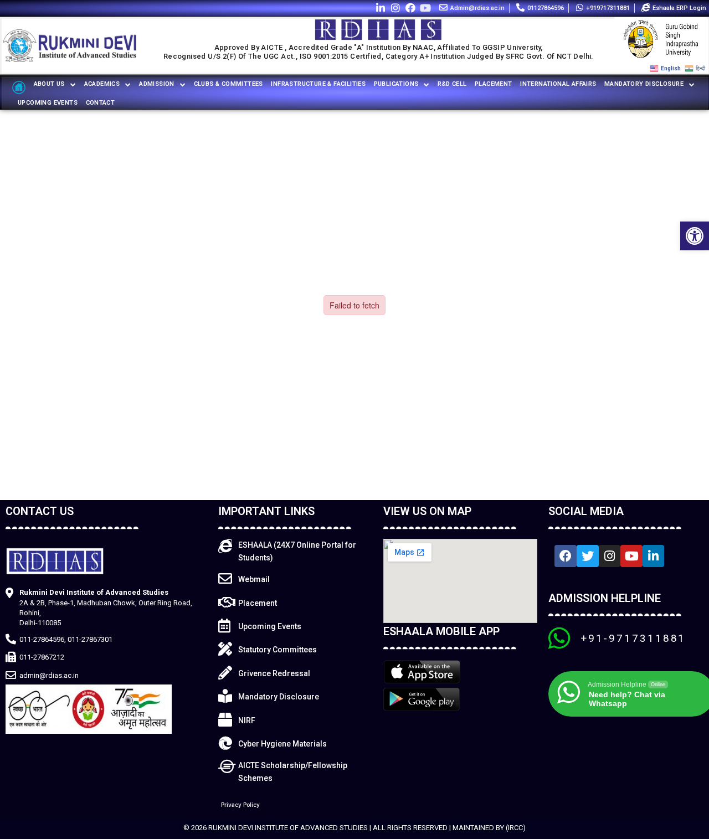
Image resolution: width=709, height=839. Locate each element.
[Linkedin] (380, 7)
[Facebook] (411, 7)
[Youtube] (426, 7)
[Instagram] (395, 7)
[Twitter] (588, 556)
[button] (694, 236)
